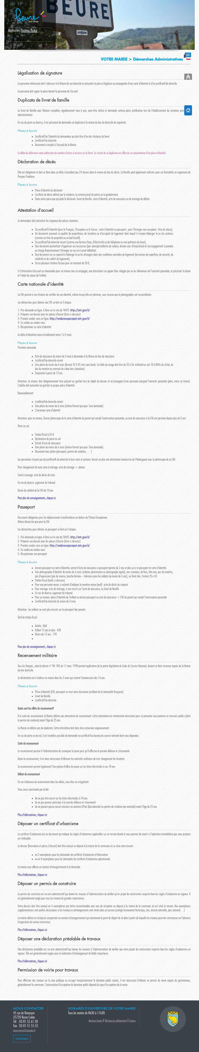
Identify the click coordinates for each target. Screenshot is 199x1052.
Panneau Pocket (29, 31)
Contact (22, 1038)
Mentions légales (95, 1021)
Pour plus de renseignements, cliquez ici (37, 498)
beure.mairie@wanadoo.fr (24, 1030)
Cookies (132, 1021)
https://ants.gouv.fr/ (80, 310)
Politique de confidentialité (116, 1021)
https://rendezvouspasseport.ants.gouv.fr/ (70, 319)
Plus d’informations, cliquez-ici (32, 815)
